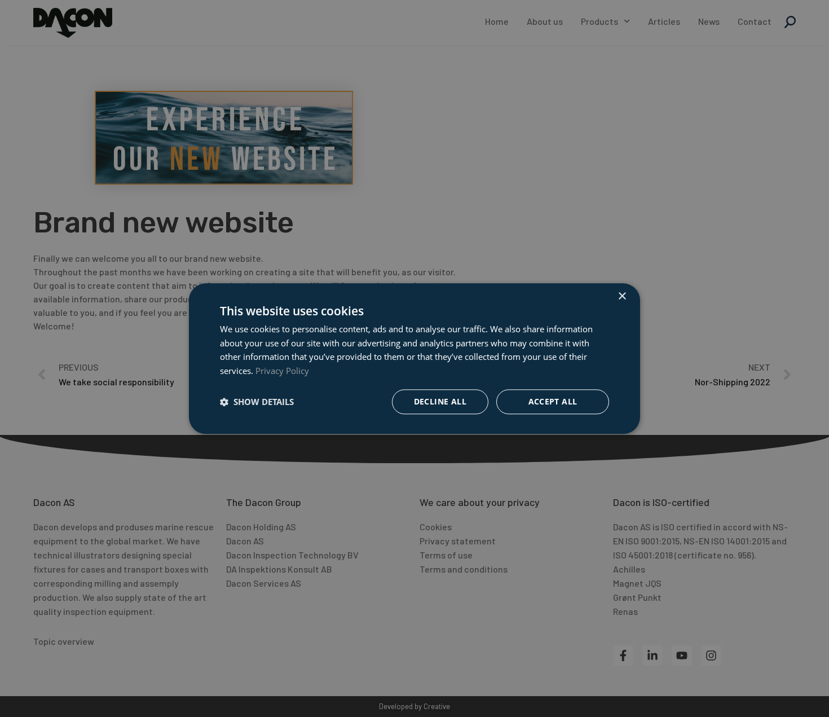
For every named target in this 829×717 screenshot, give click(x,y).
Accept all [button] (552, 401)
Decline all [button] (440, 401)
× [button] (622, 296)
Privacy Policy (282, 370)
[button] (257, 402)
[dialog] (414, 358)
